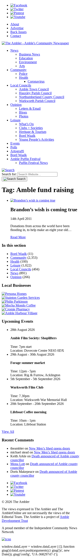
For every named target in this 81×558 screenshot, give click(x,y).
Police (23, 74)
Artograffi (17, 151)
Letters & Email (30, 108)
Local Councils (20, 85)
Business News (29, 54)
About (14, 24)
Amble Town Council (34, 89)
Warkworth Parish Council (37, 101)
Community (18, 70)
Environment (28, 62)
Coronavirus (36, 81)
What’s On (26, 124)
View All (8, 431)
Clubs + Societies (31, 128)
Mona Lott (17, 464)
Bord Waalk (27, 135)
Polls (13, 147)
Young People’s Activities (36, 139)
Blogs (23, 112)
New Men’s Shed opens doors (49, 448)
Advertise (17, 28)
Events (15, 143)
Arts (22, 66)
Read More (18, 237)
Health (23, 77)
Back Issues (18, 32)
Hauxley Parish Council (35, 93)
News (14, 50)
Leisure (15, 120)
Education (26, 58)
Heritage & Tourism (32, 132)
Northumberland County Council (41, 97)
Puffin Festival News (33, 163)
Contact (15, 36)
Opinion (16, 104)
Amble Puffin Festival (25, 159)
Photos (23, 116)
